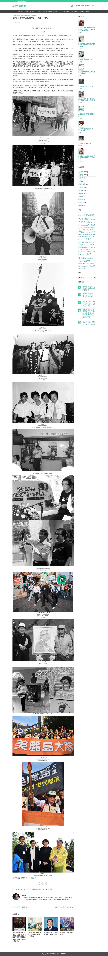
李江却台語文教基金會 (87, 247)
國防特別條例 (86, 236)
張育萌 (80, 102)
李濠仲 (80, 61)
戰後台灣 (23, 15)
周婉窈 (80, 33)
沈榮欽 (80, 75)
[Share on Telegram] (46, 883)
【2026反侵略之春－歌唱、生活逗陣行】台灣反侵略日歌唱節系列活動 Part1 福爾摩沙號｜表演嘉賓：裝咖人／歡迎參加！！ (19, 937)
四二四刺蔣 (89, 234)
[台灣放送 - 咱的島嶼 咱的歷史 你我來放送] (19, 6)
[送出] (72, 6)
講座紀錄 (80, 205)
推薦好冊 (76, 11)
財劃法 (92, 258)
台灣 (81, 232)
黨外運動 (34, 15)
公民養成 (32, 11)
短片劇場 (60, 11)
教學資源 (78, 5)
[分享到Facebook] (40, 883)
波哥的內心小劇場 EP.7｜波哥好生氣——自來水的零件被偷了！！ (88, 296)
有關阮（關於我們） (85, 5)
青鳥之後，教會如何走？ (22, 907)
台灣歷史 (26, 11)
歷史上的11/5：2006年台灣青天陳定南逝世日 (51, 933)
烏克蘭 (89, 251)
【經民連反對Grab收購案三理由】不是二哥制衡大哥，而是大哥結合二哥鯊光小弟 (88, 304)
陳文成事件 (89, 263)
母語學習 (39, 11)
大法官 (82, 239)
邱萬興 (18, 22)
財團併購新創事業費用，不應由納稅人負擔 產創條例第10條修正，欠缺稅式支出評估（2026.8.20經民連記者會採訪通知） (88, 313)
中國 (81, 222)
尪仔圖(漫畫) (66, 11)
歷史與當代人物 (28, 15)
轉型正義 (89, 261)
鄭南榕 (81, 263)
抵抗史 (85, 245)
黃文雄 (90, 266)
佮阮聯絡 (93, 5)
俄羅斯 (87, 227)
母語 (90, 249)
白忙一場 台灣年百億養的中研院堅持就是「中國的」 (34, 934)
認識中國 (45, 11)
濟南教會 (83, 251)
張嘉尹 (80, 145)
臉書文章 (33, 878)
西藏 (86, 258)
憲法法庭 (87, 242)
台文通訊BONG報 (90, 229)
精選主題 (20, 11)
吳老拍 (80, 48)
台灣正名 (89, 232)
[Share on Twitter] (43, 883)
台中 (82, 229)
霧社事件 (85, 266)
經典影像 (50, 11)
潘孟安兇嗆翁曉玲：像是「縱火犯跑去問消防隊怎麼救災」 (88, 288)
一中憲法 (92, 219)
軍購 (80, 261)
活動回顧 (80, 193)
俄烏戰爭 (81, 227)
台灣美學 (55, 11)
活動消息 (87, 11)
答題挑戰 (82, 11)
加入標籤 (50, 889)
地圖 (72, 11)
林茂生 (85, 249)
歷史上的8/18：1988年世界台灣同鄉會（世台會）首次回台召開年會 (88, 323)
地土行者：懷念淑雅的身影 (67, 933)
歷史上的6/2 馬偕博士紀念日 (63, 907)
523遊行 (81, 215)
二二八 (89, 225)
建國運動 (18, 15)
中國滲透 (89, 222)
